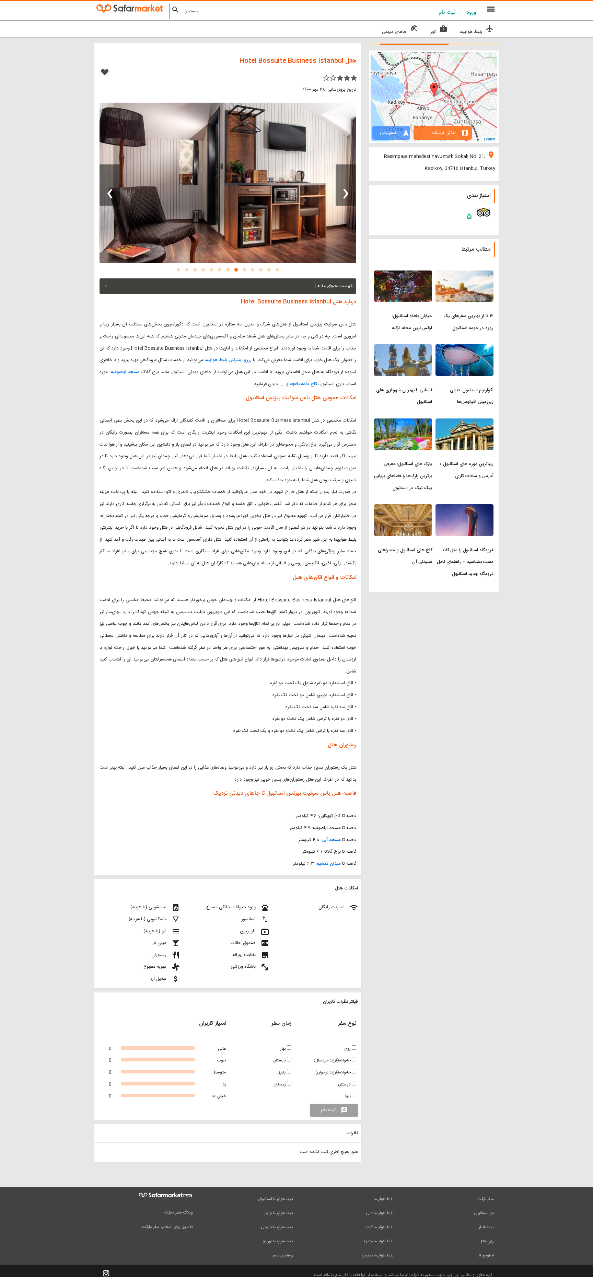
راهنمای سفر (283, 1255)
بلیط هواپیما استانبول (275, 1199)
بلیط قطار (486, 1227)
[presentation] (346, 185)
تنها (348, 1096)
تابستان (280, 1060)
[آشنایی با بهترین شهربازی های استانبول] (403, 348)
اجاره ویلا (486, 1255)
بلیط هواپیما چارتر (278, 1213)
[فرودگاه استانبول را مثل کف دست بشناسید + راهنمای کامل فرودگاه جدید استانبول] (464, 508)
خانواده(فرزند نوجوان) (333, 1072)
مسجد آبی (331, 840)
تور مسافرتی (484, 1213)
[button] (277, 269)
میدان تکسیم (328, 863)
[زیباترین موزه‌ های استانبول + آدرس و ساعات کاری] (464, 422)
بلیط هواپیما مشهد (378, 1241)
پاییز (283, 1072)
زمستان (280, 1084)
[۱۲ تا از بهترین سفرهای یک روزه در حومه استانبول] (464, 274)
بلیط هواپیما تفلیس (378, 1255)
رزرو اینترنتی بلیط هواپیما (228, 360)
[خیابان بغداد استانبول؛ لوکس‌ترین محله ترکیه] (403, 274)
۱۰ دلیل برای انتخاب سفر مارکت (167, 1226)
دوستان (345, 1084)
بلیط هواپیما (384, 1199)
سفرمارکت (485, 1199)
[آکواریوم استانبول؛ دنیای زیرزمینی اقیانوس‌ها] (464, 348)
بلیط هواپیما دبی (380, 1213)
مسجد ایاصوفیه (125, 372)
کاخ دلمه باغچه (303, 384)
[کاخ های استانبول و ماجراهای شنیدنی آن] (403, 508)
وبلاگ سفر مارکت (178, 1212)
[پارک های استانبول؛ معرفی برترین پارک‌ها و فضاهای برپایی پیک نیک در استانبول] (403, 422)
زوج (348, 1048)
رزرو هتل (486, 1241)
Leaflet (489, 138)
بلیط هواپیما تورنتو (278, 1241)
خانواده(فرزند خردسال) (333, 1060)
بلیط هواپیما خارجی (277, 1227)
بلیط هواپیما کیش (379, 1227)
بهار (283, 1048)
